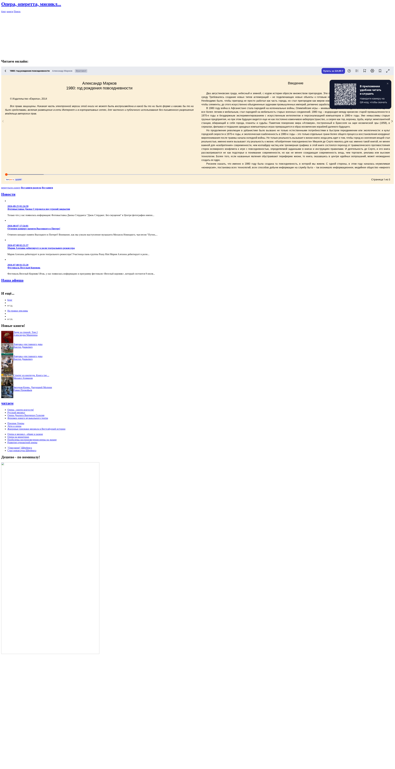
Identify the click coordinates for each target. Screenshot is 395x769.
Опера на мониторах (18, 437)
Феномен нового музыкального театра (27, 418)
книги (10, 11)
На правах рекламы (17, 310)
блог (3, 11)
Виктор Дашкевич (23, 347)
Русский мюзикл (16, 412)
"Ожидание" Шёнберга (19, 447)
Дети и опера (14, 426)
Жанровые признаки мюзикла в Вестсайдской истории (36, 429)
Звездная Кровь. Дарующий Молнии (32, 387)
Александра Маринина (25, 335)
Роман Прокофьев (22, 390)
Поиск (17, 11)
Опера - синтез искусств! (20, 409)
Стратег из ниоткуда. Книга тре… (31, 375)
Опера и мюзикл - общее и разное (25, 434)
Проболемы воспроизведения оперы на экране (32, 439)
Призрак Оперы (15, 423)
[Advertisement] (197, 34)
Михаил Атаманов (23, 378)
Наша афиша (12, 280)
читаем (7, 403)
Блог (9, 300)
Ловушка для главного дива (27, 344)
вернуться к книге (10, 187)
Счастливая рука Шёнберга (21, 450)
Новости (8, 194)
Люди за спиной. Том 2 (25, 332)
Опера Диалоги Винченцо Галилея (25, 415)
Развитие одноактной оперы (22, 442)
